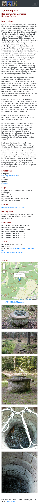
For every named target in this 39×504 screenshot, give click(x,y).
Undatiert (4, 184)
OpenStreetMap (27, 299)
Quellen (15, 176)
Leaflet (20, 299)
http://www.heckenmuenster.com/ (13, 207)
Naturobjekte (6, 176)
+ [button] (4, 265)
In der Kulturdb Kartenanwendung (14, 302)
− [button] (4, 268)
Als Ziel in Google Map (11, 301)
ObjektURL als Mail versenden (12, 252)
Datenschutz (11, 501)
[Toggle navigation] (34, 4)
